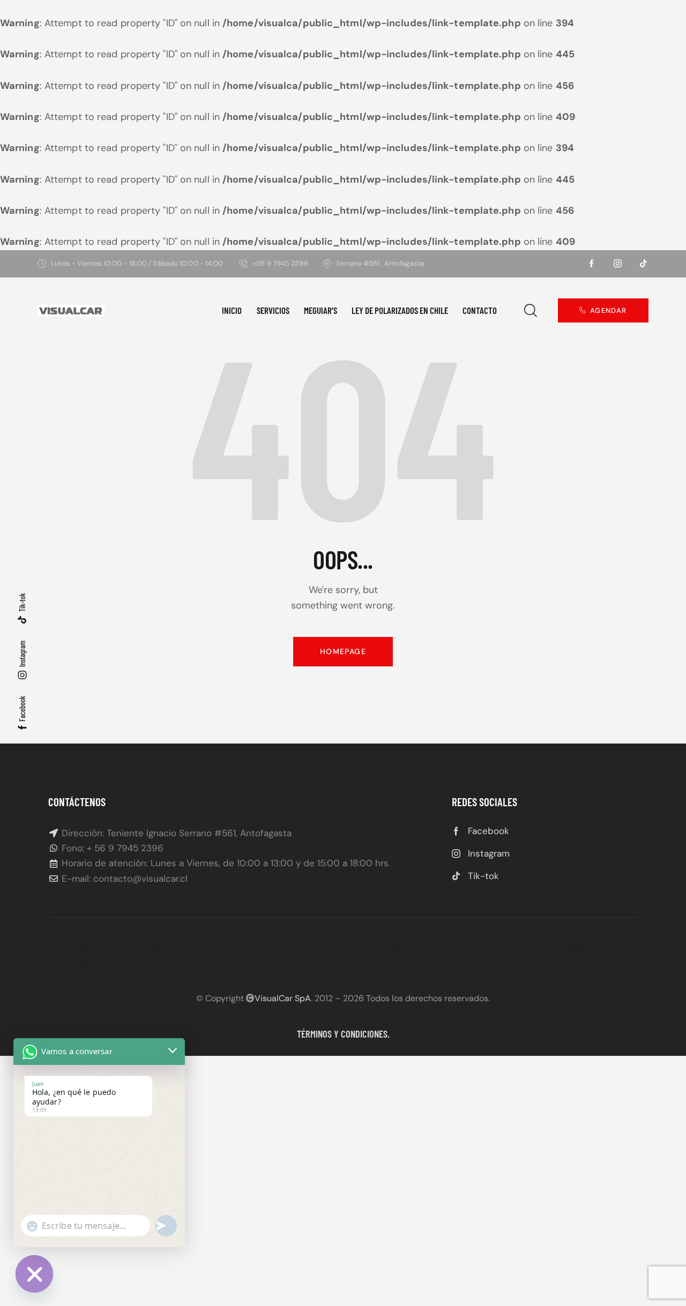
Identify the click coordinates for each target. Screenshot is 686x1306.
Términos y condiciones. (343, 1033)
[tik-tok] (643, 263)
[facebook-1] (592, 263)
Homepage (343, 651)
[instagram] (618, 263)
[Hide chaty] (34, 1274)
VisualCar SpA (283, 998)
